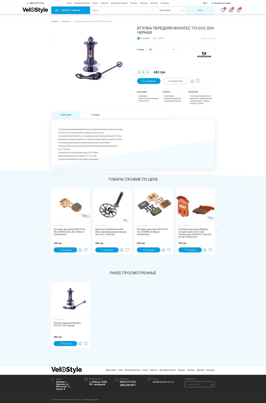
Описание (66, 115)
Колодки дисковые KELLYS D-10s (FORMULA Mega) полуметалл (153, 232)
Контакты (165, 3)
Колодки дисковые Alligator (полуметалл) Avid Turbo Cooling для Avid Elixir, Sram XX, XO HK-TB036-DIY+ (195, 233)
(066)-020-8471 (128, 385)
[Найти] (152, 10)
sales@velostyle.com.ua (163, 382)
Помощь (144, 3)
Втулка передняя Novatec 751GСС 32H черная (67, 324)
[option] (91, 55)
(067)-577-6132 (128, 382)
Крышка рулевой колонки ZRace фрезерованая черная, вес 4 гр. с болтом (111, 232)
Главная (54, 21)
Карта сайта (111, 370)
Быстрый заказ (175, 81)
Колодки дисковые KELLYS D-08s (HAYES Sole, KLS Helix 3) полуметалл (70, 232)
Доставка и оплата (119, 3)
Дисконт (154, 3)
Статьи (95, 3)
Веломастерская (81, 3)
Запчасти (66, 21)
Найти (200, 10)
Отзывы (133, 3)
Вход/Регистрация (222, 3)
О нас (69, 3)
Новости (104, 3)
